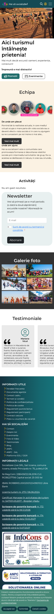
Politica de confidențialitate (20, 402)
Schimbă (23, 609)
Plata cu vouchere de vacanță (21, 419)
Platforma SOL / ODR (17, 455)
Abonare (16, 240)
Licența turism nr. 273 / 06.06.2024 (21, 492)
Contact (10, 428)
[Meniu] (50, 4)
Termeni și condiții (15, 399)
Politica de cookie (15, 405)
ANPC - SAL (12, 452)
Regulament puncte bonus (19, 409)
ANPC (9, 449)
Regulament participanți (18, 412)
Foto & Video (13, 439)
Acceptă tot (9, 609)
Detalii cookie (39, 609)
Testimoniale (13, 442)
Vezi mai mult (11, 141)
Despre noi (12, 432)
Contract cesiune (15, 415)
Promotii (12, 76)
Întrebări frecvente (16, 388)
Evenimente (35, 76)
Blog (9, 445)
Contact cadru (13, 395)
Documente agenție (16, 392)
